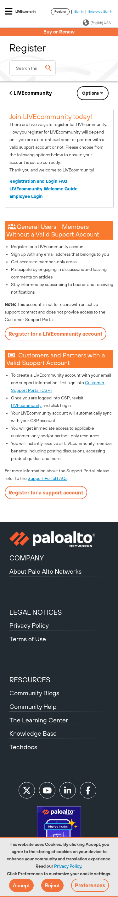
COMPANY (26, 558)
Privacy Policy (67, 866)
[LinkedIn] (67, 790)
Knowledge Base (33, 733)
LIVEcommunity (33, 93)
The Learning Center (38, 720)
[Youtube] (47, 790)
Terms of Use (27, 639)
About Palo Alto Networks (45, 571)
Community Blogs (34, 693)
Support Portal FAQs (47, 478)
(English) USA (101, 23)
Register (60, 11)
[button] (21, 885)
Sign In (79, 11)
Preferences (90, 885)
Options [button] (90, 93)
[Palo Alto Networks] (59, 539)
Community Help (33, 706)
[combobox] (32, 67)
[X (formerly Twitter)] (27, 790)
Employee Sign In (100, 11)
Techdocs (23, 746)
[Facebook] (88, 790)
